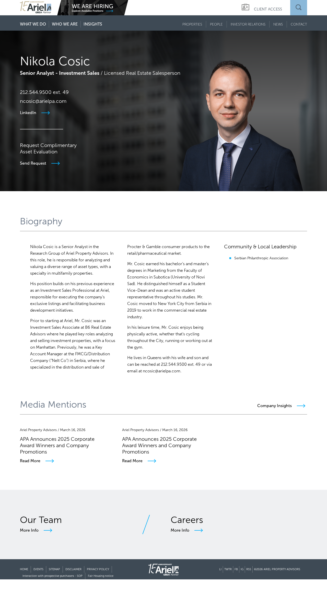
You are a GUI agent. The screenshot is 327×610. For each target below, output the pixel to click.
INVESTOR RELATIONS (248, 24)
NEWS (278, 24)
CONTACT (299, 24)
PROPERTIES (192, 24)
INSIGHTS (93, 24)
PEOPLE (216, 24)
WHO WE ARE (65, 24)
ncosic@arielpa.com (43, 101)
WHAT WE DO (33, 24)
